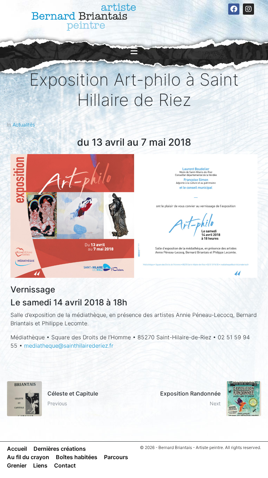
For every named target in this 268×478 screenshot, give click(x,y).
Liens (40, 465)
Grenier (17, 465)
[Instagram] (248, 9)
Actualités (24, 125)
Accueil (17, 448)
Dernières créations (60, 448)
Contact (65, 465)
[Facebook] (233, 9)
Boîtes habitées (76, 457)
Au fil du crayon (28, 457)
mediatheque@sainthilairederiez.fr (68, 345)
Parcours (116, 457)
